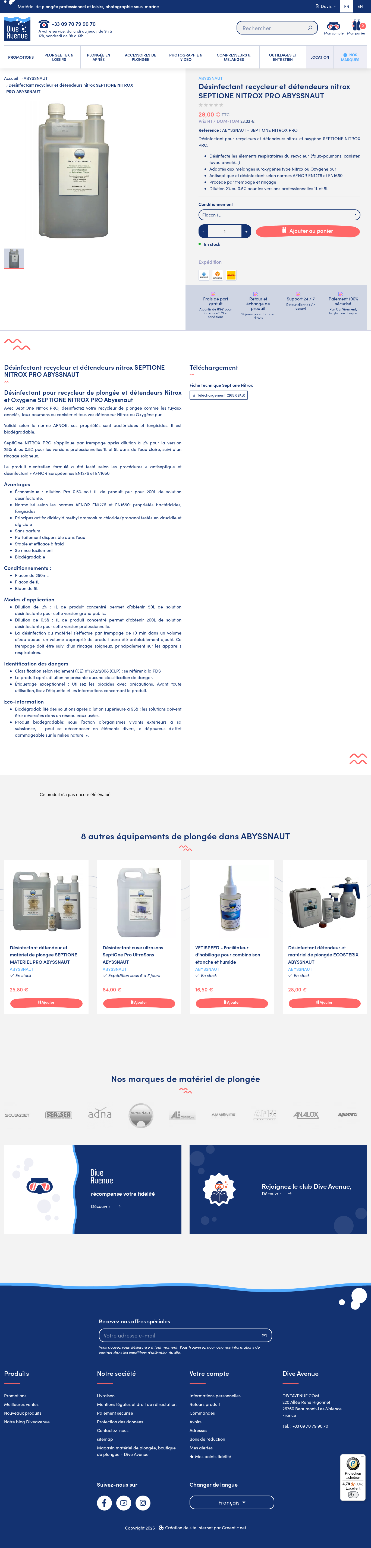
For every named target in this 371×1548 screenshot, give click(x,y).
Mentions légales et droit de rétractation (137, 1404)
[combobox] (279, 214)
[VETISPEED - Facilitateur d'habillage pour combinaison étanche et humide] (232, 937)
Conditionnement (216, 204)
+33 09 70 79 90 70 (74, 23)
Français (229, 1502)
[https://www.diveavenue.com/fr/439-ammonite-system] (182, 1115)
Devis (326, 6)
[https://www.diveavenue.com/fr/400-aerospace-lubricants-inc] (141, 1115)
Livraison (106, 1395)
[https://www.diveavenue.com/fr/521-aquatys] (347, 1115)
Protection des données (120, 1421)
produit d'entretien (31, 466)
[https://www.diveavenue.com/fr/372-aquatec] (306, 1115)
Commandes (202, 1413)
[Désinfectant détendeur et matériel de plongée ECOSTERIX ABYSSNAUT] (325, 937)
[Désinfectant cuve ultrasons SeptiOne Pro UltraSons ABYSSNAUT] (139, 937)
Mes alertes (201, 1447)
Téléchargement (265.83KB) (220, 395)
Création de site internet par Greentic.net (205, 1527)
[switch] (353, 1495)
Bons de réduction (207, 1439)
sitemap (105, 1439)
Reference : (210, 130)
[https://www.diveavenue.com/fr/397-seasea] (17, 1115)
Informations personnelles (215, 1395)
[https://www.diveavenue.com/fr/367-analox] (264, 1115)
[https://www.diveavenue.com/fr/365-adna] (58, 1115)
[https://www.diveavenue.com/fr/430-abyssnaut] (100, 1115)
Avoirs (196, 1421)
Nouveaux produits (22, 1413)
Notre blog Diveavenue (27, 1421)
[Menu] (362, 1457)
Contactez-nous (112, 1430)
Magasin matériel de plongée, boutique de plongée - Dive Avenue (136, 1451)
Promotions (15, 1395)
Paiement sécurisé (115, 1413)
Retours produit (205, 1404)
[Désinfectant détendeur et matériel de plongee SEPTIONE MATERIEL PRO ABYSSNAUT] (46, 937)
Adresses (198, 1430)
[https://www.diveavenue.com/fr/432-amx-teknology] (223, 1115)
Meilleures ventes (21, 1404)
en (360, 6)
